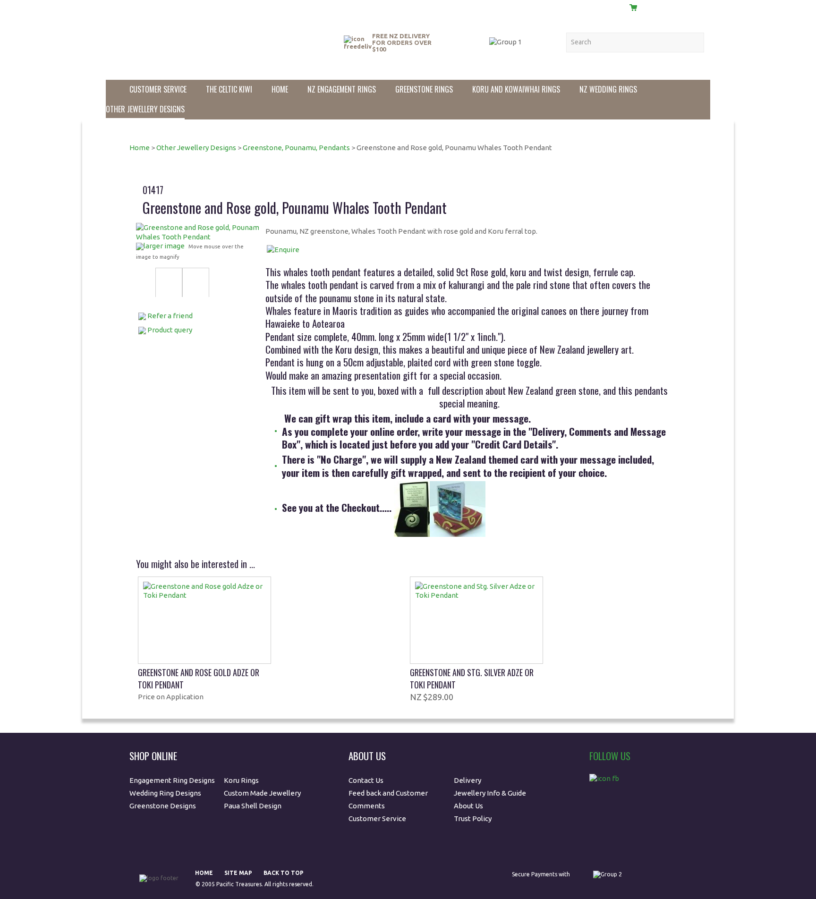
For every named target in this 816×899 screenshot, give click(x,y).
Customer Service (158, 89)
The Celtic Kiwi (229, 89)
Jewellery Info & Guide (490, 793)
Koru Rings (241, 780)
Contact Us (520, 6)
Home (280, 89)
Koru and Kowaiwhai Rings (516, 89)
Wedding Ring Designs (166, 793)
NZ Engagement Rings (341, 89)
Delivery (567, 6)
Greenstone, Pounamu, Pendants (296, 148)
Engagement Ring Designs (172, 780)
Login (605, 7)
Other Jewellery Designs (145, 109)
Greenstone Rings (424, 89)
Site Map (238, 873)
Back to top (284, 873)
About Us (472, 6)
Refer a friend (170, 316)
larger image (164, 246)
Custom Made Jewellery (263, 793)
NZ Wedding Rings (608, 89)
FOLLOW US (609, 755)
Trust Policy (473, 818)
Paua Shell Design (252, 806)
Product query (169, 330)
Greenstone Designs (162, 806)
